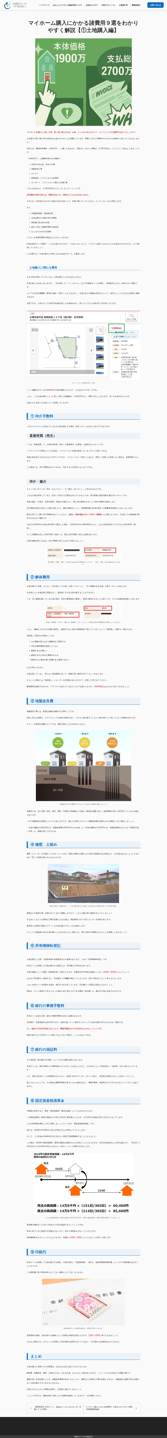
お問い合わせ (155, 5)
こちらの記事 (32, 1396)
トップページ (44, 5)
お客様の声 (123, 5)
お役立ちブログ (92, 5)
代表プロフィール (108, 5)
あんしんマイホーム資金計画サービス (67, 5)
